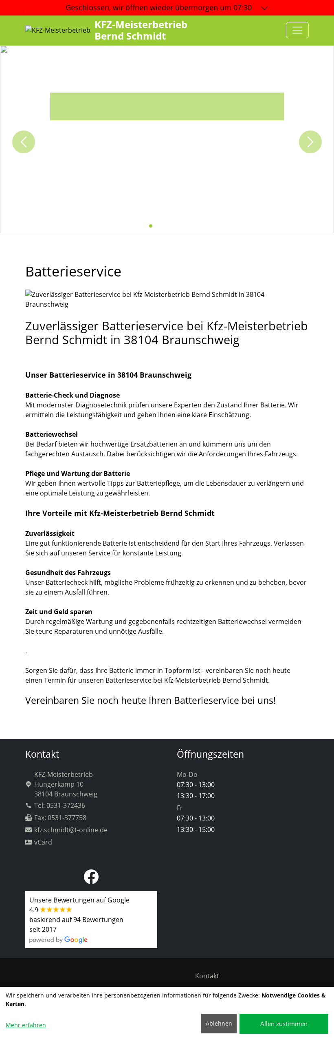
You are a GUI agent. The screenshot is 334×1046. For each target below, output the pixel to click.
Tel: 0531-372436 (59, 805)
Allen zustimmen (284, 1023)
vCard (43, 842)
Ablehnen (219, 1023)
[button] (144, 226)
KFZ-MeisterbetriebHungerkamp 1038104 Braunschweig (65, 784)
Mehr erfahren (26, 1025)
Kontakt (207, 975)
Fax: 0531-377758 (60, 817)
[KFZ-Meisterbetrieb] (297, 30)
